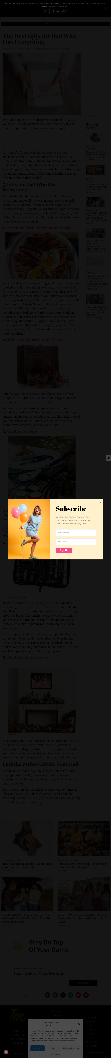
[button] (79, 1024)
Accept (37, 1048)
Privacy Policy (55, 1055)
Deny (53, 1048)
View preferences (71, 1048)
